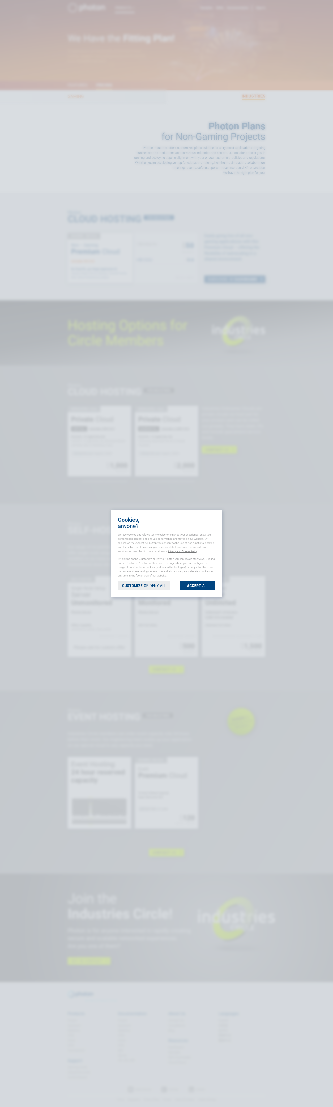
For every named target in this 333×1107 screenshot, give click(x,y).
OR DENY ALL (144, 585)
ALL (197, 585)
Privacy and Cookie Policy (182, 551)
